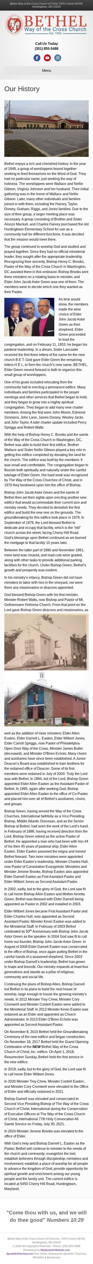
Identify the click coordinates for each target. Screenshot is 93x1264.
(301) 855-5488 (46, 48)
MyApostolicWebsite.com (55, 1250)
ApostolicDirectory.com (19, 1253)
